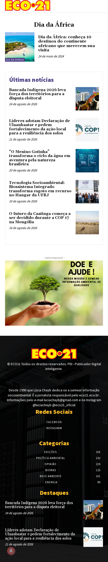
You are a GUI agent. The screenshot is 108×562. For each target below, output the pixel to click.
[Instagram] (54, 378)
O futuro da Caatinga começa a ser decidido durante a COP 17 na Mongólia (40, 217)
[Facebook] (45, 378)
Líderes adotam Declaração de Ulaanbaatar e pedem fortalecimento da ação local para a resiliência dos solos (39, 127)
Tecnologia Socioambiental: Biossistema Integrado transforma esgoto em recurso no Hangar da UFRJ (40, 189)
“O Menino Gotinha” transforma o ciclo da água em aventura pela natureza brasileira (39, 158)
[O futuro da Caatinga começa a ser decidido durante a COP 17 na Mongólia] (87, 222)
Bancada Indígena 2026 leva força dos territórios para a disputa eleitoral (37, 94)
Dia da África (15, 59)
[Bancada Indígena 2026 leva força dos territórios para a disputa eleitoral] (87, 98)
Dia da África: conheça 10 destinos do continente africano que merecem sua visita (66, 43)
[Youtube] (63, 378)
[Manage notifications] (11, 551)
